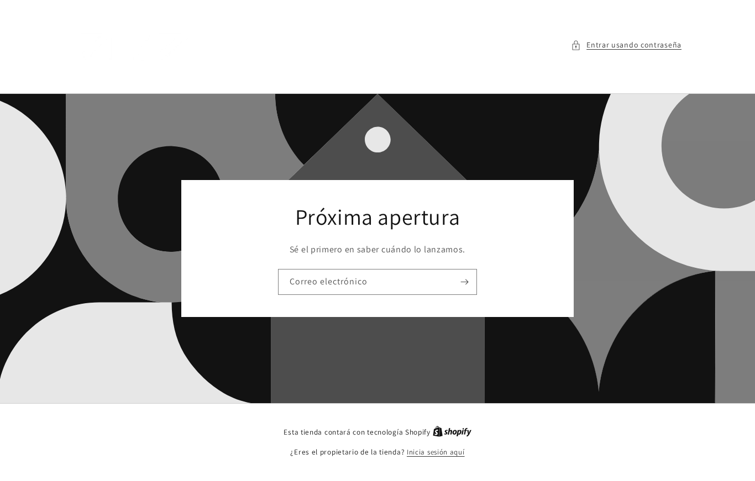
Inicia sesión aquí (436, 452)
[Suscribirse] (464, 282)
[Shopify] (452, 432)
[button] (626, 45)
